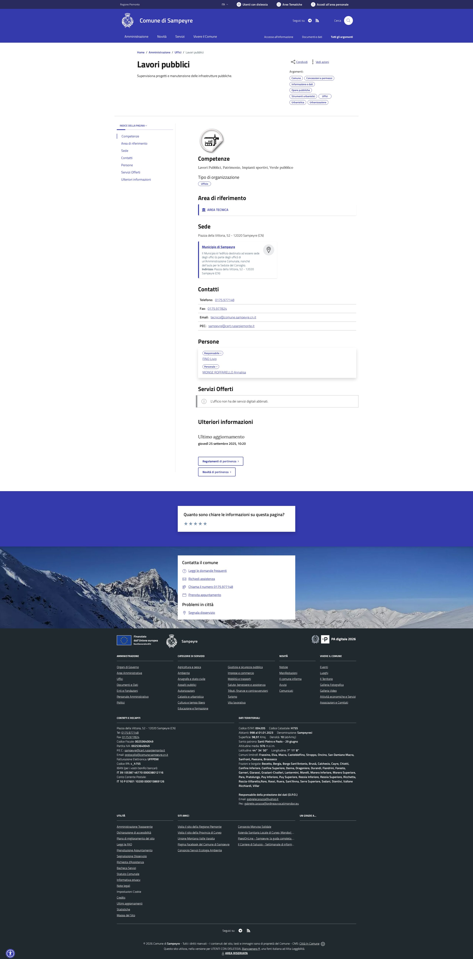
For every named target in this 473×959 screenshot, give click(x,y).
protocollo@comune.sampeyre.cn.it (146, 754)
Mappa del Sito (126, 915)
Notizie (283, 667)
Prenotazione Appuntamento (134, 850)
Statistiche (123, 909)
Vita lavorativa (237, 702)
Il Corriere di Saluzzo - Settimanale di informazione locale (273, 844)
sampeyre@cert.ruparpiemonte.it (231, 325)
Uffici (178, 52)
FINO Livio (210, 358)
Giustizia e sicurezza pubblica (245, 667)
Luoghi (324, 673)
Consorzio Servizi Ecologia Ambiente (200, 850)
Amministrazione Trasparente (135, 826)
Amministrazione (159, 52)
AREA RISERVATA (236, 953)
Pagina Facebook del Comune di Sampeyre (203, 844)
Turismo (232, 696)
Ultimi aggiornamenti (129, 903)
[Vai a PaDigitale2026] (333, 639)
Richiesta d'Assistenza (130, 862)
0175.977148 (224, 299)
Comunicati (286, 690)
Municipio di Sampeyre (218, 246)
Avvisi (283, 684)
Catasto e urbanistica (191, 696)
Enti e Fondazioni (127, 690)
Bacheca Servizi (126, 868)
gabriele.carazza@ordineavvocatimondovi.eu (271, 803)
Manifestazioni (288, 673)
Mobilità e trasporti (239, 679)
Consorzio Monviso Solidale (254, 826)
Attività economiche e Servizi (338, 696)
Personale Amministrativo (133, 696)
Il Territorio (326, 679)
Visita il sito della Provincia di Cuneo (199, 832)
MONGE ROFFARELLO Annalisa (224, 372)
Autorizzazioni (186, 690)
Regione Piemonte (130, 4)
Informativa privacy (128, 880)
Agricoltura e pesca (189, 667)
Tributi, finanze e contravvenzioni (248, 690)
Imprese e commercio (241, 673)
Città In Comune (309, 943)
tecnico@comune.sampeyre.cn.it (233, 317)
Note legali (123, 885)
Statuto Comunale (128, 874)
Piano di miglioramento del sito (135, 838)
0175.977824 (217, 308)
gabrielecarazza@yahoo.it (262, 799)
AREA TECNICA (217, 209)
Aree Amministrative (129, 673)
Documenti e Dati (127, 684)
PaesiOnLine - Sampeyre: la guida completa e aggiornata (272, 838)
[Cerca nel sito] (348, 20)
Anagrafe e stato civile (191, 679)
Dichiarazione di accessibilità (134, 832)
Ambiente (184, 673)
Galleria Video (328, 690)
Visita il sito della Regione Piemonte (200, 826)
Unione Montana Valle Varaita (196, 838)
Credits (121, 897)
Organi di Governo (128, 667)
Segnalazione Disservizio (132, 856)
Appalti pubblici (187, 684)
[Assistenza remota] (322, 943)
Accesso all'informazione (278, 37)
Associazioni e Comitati (334, 702)
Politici (121, 702)
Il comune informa (290, 679)
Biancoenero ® (251, 948)
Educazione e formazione (193, 708)
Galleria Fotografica (332, 684)
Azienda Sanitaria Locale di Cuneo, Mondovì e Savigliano (272, 832)
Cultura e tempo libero (191, 702)
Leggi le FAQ (124, 844)
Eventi (324, 667)
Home (140, 52)
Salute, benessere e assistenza (247, 684)
